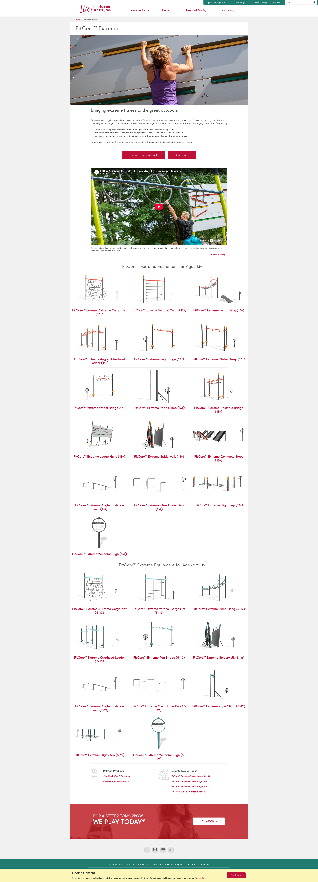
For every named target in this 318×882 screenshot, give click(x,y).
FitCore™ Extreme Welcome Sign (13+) (99, 554)
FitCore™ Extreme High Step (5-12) (99, 755)
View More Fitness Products (116, 781)
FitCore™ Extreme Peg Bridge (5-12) (159, 658)
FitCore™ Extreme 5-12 (199, 864)
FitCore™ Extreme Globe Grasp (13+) (218, 359)
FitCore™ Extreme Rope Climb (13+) (159, 408)
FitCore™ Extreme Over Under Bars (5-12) (159, 708)
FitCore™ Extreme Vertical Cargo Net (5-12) (159, 611)
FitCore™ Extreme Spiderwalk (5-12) (218, 658)
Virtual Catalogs (261, 3)
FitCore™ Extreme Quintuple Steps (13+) (218, 458)
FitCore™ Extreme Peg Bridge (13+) (159, 359)
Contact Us (181, 155)
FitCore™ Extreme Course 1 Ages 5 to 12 (190, 776)
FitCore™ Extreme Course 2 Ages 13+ (189, 781)
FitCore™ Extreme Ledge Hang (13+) (99, 457)
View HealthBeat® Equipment (117, 776)
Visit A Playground (241, 3)
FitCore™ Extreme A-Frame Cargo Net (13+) (99, 312)
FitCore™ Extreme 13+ (137, 864)
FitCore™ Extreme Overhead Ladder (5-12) (99, 659)
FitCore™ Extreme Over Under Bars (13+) (159, 507)
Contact (276, 3)
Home (78, 20)
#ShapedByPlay (208, 821)
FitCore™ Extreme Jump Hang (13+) (218, 310)
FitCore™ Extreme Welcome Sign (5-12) (159, 757)
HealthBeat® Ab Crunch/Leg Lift (167, 864)
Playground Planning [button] (195, 10)
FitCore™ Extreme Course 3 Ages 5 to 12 (190, 786)
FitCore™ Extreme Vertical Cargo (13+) (159, 310)
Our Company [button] (227, 10)
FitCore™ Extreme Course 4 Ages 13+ (189, 792)
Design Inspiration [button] (139, 10)
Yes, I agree (236, 875)
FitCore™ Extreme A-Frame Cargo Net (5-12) (99, 611)
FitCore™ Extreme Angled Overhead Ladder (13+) (99, 361)
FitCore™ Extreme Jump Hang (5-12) (218, 609)
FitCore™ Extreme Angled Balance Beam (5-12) (99, 708)
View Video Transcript (217, 254)
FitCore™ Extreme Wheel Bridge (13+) (99, 408)
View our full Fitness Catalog (142, 155)
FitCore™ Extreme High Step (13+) (219, 505)
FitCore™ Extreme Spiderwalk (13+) (159, 457)
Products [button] (166, 10)
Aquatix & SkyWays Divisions (217, 3)
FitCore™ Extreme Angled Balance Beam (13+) (99, 507)
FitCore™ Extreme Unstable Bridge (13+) (218, 410)
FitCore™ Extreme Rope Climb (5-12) (218, 706)
